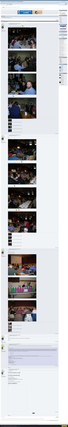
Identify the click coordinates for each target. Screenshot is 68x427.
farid (61, 78)
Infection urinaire (60, 41)
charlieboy (62, 69)
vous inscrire (11, 3)
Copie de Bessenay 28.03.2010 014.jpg (11, 239)
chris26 (3, 23)
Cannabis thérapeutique (61, 48)
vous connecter (7, 3)
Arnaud (61, 68)
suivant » (58, 19)
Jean (2, 369)
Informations (18, 425)
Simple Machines (36, 424)
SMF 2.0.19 (32, 424)
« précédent (56, 19)
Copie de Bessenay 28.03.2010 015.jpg (11, 242)
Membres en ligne (61, 61)
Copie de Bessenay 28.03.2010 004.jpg (11, 325)
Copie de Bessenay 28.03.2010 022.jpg (11, 125)
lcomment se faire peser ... (61, 50)
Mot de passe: (60, 12)
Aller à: (47, 420)
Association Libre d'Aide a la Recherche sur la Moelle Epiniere (12, 1)
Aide (60, 18)
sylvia (65, 48)
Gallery (60, 20)
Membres (61, 21)
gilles (63, 41)
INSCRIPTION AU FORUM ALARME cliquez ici (63, 33)
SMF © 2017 (34, 424)
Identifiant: (61, 11)
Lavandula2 (60, 52)
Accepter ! (64, 425)
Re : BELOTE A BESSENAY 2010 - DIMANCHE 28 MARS (14, 23)
